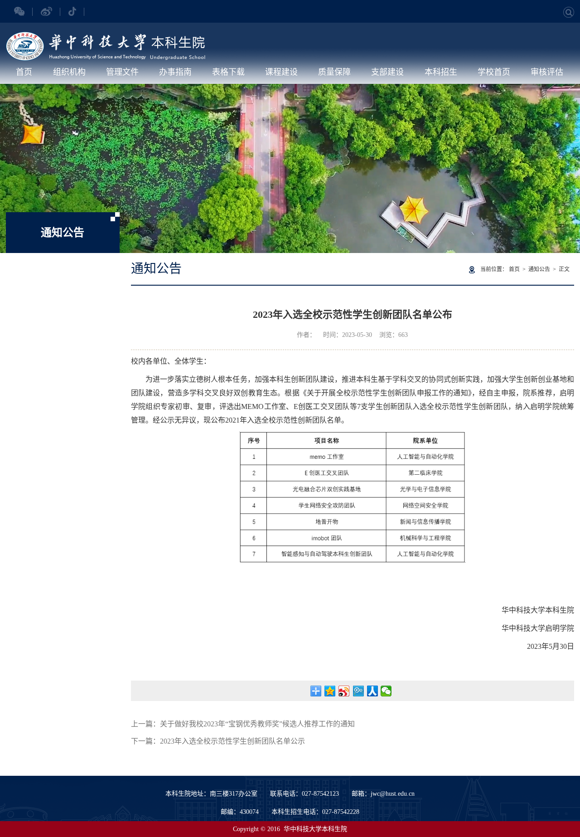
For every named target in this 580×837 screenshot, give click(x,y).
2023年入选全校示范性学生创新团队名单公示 (232, 741)
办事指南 (175, 72)
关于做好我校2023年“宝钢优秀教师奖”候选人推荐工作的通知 (257, 724)
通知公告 (539, 269)
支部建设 (387, 72)
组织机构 (69, 72)
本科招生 (441, 72)
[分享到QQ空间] (330, 691)
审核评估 (547, 72)
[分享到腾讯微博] (358, 691)
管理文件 (122, 72)
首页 (24, 72)
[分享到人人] (372, 691)
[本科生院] (105, 36)
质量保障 (334, 72)
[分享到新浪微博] (344, 691)
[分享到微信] (386, 691)
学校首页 (494, 72)
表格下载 (228, 72)
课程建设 (281, 72)
